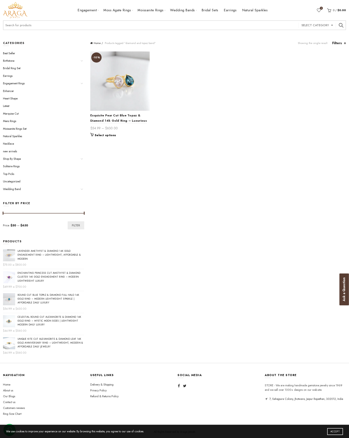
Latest (6, 106)
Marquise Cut (11, 114)
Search (341, 25)
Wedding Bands (182, 10)
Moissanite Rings (150, 10)
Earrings (230, 10)
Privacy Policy (98, 390)
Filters (337, 43)
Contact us (9, 402)
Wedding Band (12, 189)
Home (97, 43)
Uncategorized (11, 181)
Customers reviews (14, 408)
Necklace (8, 144)
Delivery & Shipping (102, 385)
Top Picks (8, 174)
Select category (315, 25)
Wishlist (321, 8)
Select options (105, 135)
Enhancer (8, 91)
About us (8, 390)
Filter (76, 225)
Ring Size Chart (12, 414)
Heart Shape (10, 98)
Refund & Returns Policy (104, 396)
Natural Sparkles (255, 10)
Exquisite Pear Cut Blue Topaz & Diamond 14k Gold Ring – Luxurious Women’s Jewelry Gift (118, 120)
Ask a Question (344, 289)
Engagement (87, 10)
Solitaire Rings (11, 166)
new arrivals (10, 151)
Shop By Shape (12, 159)
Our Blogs (9, 396)
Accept (335, 431)
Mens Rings (9, 121)
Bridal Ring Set (11, 68)
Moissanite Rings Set (14, 129)
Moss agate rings (117, 10)
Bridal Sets (210, 10)
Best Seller (9, 53)
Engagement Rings (14, 83)
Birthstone (8, 61)
